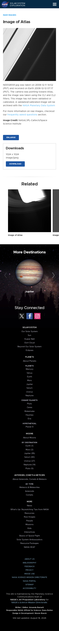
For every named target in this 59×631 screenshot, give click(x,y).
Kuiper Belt (29, 339)
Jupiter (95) (29, 453)
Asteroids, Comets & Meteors (29, 475)
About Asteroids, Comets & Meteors (30, 479)
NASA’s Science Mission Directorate (29, 603)
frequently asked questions (22, 114)
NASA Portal (29, 581)
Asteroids (29, 491)
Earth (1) (29, 446)
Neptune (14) (30, 465)
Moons (29, 434)
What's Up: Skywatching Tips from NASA (29, 510)
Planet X (29, 427)
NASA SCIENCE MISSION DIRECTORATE (29, 577)
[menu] (54, 4)
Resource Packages (29, 543)
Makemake (29, 411)
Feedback (29, 566)
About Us (30, 559)
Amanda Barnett (36, 607)
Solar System (29, 327)
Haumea (29, 415)
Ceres (29, 407)
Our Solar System (29, 331)
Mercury (29, 369)
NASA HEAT (29, 547)
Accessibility (29, 588)
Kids (29, 528)
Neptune (29, 396)
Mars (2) (29, 450)
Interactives (29, 532)
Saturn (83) (29, 457)
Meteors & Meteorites (29, 487)
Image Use (29, 574)
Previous (6, 275)
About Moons (29, 438)
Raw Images (9, 15)
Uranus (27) (29, 461)
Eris (29, 419)
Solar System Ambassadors (29, 540)
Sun (29, 335)
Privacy (29, 570)
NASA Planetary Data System (39, 105)
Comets (29, 495)
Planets (29, 357)
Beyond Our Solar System (29, 347)
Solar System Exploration (15, 4)
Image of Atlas (15, 235)
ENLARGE (10, 137)
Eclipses (29, 350)
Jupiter (29, 291)
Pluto (29, 404)
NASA (3, 4)
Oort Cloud (29, 343)
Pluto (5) (29, 469)
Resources (29, 513)
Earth (29, 377)
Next (52, 275)
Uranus (29, 392)
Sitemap (29, 585)
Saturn (29, 388)
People (29, 521)
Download (15, 164)
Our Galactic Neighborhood (15, 11)
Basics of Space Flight (29, 536)
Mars (29, 380)
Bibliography (29, 563)
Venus (29, 373)
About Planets (29, 361)
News (29, 506)
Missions (29, 525)
